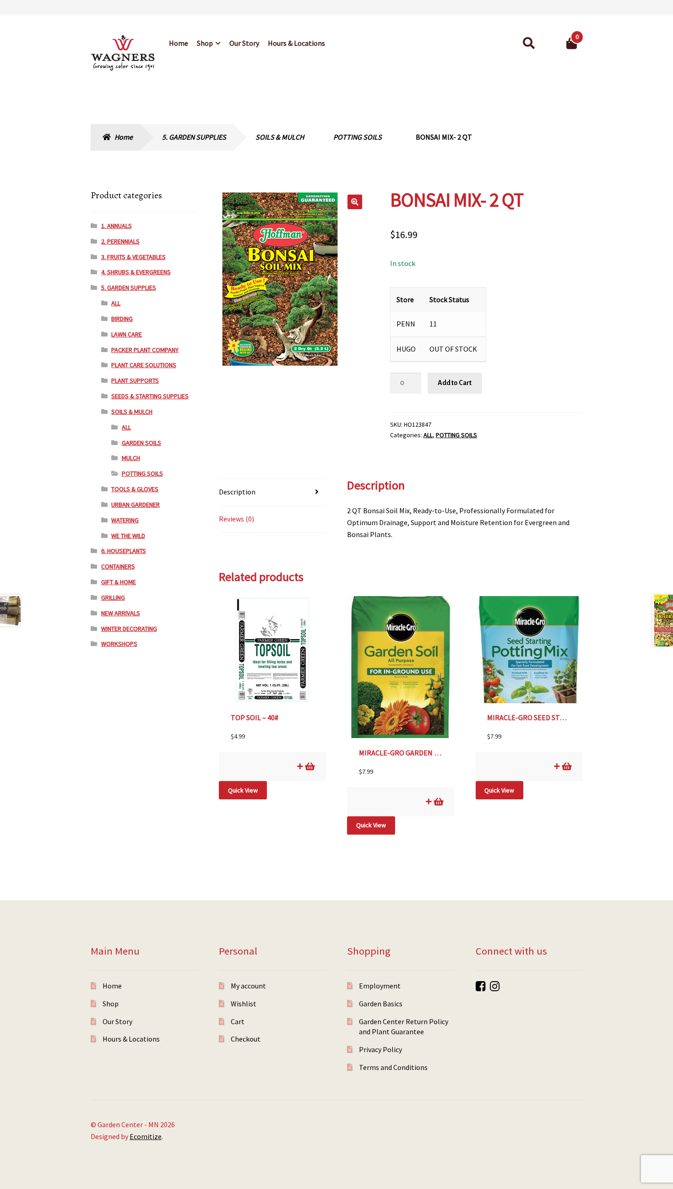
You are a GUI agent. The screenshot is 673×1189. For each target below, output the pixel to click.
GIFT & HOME (118, 582)
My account (248, 985)
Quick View (243, 790)
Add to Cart (455, 382)
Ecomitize (146, 1136)
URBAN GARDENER (135, 504)
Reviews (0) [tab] (236, 518)
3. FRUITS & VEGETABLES (133, 257)
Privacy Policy (380, 1049)
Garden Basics (380, 1003)
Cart (237, 1021)
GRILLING (113, 597)
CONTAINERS (118, 566)
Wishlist (243, 1003)
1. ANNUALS (116, 226)
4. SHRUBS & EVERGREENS (136, 272)
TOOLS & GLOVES (134, 489)
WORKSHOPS (119, 644)
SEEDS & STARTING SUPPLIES (150, 396)
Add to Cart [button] (309, 766)
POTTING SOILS (357, 136)
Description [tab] (237, 491)
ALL (428, 435)
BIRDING (122, 319)
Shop (205, 43)
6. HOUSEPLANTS (123, 551)
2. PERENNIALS (120, 241)
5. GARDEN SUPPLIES (194, 136)
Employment (380, 985)
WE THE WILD (128, 536)
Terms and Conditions (393, 1067)
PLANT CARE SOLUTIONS (143, 365)
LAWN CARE (126, 334)
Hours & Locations (296, 43)
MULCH (131, 458)
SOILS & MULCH (279, 136)
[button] (354, 202)
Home (178, 43)
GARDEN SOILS (141, 443)
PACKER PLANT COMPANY (145, 350)
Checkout (246, 1038)
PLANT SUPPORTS (135, 380)
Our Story (244, 43)
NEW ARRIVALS (120, 613)
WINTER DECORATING (129, 628)
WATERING (125, 520)
